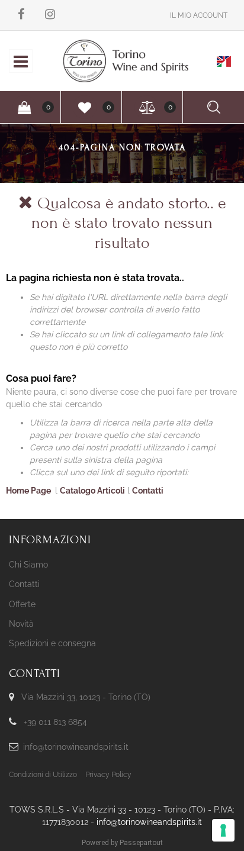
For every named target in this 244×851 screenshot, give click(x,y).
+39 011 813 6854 (55, 722)
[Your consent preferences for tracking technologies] (223, 830)
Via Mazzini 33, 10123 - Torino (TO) (85, 697)
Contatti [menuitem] (24, 584)
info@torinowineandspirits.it (76, 747)
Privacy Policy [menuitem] (108, 775)
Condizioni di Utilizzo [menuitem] (43, 775)
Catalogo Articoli (92, 490)
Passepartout (141, 843)
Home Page (29, 490)
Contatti (147, 490)
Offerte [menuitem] (22, 604)
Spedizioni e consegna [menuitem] (52, 643)
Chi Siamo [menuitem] (28, 564)
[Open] (21, 64)
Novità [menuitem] (21, 623)
